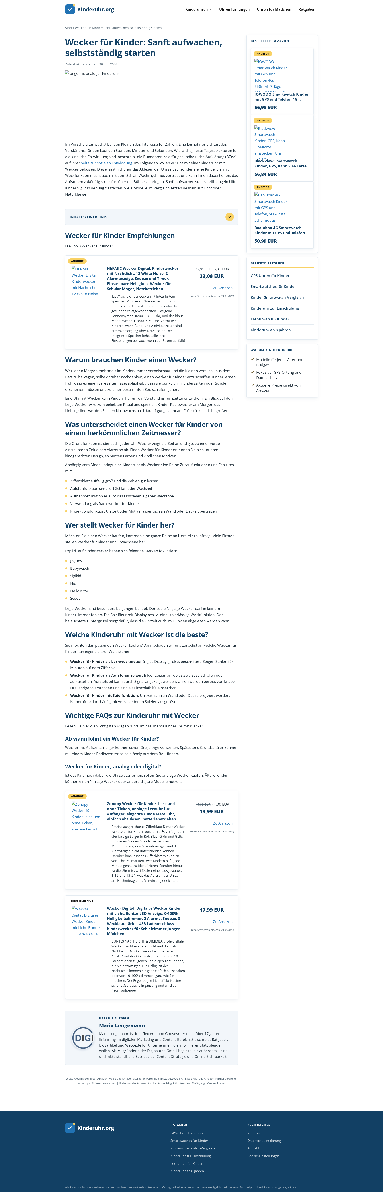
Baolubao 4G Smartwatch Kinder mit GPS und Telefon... (281, 230)
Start (68, 28)
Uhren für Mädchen (274, 9)
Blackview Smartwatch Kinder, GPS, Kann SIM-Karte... (282, 164)
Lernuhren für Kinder (270, 318)
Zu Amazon (223, 287)
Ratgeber (307, 9)
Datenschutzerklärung (264, 1140)
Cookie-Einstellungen (263, 1156)
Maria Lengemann (122, 1025)
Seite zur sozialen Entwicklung (106, 162)
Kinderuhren (196, 9)
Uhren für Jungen (234, 9)
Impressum (256, 1133)
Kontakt (253, 1148)
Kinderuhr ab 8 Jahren (271, 329)
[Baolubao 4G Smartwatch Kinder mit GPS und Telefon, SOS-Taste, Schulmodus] (282, 208)
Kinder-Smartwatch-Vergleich (277, 297)
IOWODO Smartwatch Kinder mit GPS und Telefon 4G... (281, 97)
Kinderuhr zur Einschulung (275, 307)
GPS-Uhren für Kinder (270, 275)
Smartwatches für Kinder (273, 286)
